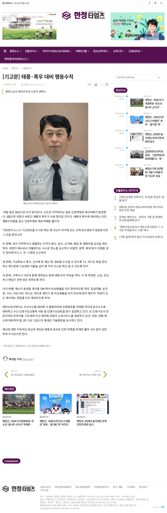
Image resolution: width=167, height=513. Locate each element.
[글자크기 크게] (106, 84)
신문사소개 (45, 487)
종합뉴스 (15, 68)
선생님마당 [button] (135, 51)
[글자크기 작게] (101, 84)
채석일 (9, 84)
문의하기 (143, 487)
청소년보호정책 (82, 487)
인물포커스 (27, 68)
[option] (29, 26)
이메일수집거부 (101, 487)
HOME (5, 68)
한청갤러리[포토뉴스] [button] (15, 59)
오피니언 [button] (118, 51)
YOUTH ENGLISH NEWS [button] (56, 51)
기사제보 (131, 487)
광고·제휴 (117, 487)
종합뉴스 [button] (14, 51)
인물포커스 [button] (31, 51)
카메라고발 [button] (82, 51)
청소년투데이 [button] (100, 51)
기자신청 (44, 490)
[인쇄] (95, 84)
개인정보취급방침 (62, 487)
